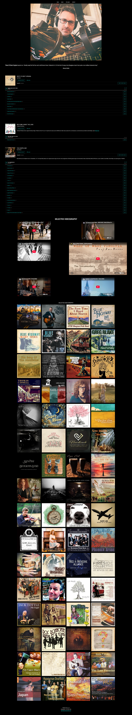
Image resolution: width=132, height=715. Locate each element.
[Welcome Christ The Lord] (10, 129)
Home (58, 2)
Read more (97, 130)
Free (125, 180)
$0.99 (125, 91)
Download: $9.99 (21, 80)
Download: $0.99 (21, 128)
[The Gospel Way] (10, 152)
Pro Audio (68, 2)
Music (62, 2)
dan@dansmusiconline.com (66, 710)
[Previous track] (124, 87)
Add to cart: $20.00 (122, 83)
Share (29, 80)
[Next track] (126, 87)
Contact (73, 2)
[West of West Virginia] (10, 80)
